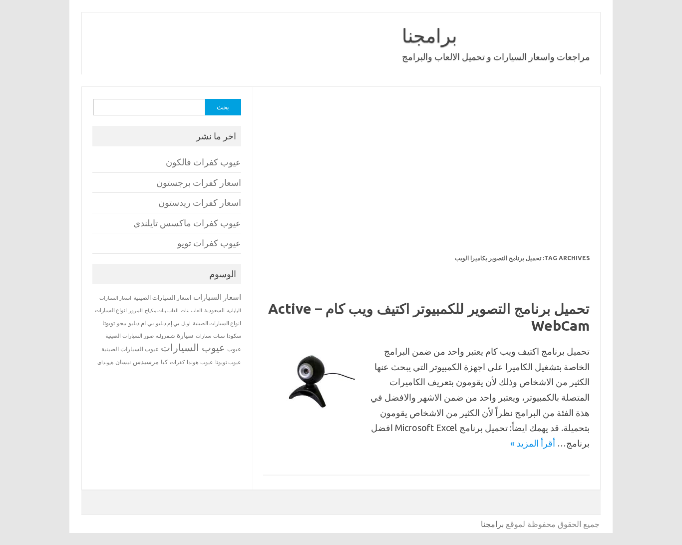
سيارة (185, 335)
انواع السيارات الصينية (217, 323)
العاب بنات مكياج (162, 310)
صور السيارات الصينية (129, 336)
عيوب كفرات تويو (209, 243)
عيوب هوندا (200, 362)
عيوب (234, 349)
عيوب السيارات (193, 347)
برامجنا (429, 35)
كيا (164, 362)
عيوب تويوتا (228, 362)
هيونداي (105, 362)
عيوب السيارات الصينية (130, 349)
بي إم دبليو (167, 323)
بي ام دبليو (141, 323)
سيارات (203, 336)
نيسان (123, 362)
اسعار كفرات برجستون (198, 182)
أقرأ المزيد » (532, 443)
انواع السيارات (111, 310)
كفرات (177, 362)
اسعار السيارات (217, 297)
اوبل (186, 323)
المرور (136, 310)
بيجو (121, 323)
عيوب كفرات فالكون (203, 162)
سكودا (234, 336)
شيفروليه (165, 336)
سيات (219, 336)
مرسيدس (146, 361)
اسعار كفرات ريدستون (199, 202)
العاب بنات (191, 310)
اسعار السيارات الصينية (162, 297)
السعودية (214, 310)
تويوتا (108, 323)
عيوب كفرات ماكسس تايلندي (187, 223)
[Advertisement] (426, 177)
